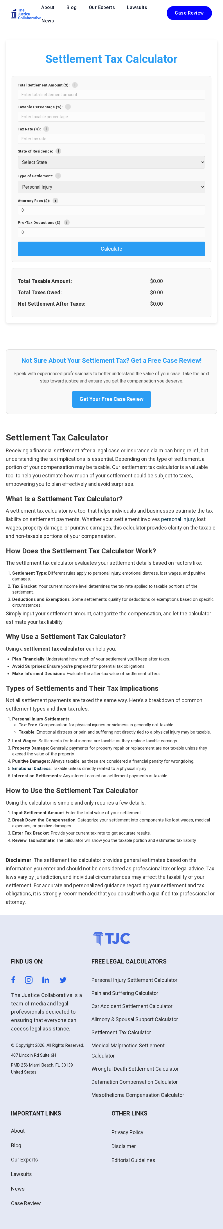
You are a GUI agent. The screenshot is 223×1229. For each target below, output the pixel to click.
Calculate (111, 249)
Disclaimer (124, 1146)
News (48, 21)
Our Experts (102, 7)
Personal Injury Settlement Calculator (134, 980)
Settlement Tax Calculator (121, 1032)
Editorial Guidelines (133, 1160)
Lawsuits (137, 7)
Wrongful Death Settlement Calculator (135, 1069)
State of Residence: (38, 151)
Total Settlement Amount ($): (46, 85)
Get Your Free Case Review (111, 399)
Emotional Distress (31, 768)
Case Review (26, 1203)
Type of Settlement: (38, 175)
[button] (189, 13)
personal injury (178, 519)
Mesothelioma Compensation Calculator (137, 1095)
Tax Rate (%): (32, 129)
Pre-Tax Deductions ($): (42, 222)
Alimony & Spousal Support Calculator (134, 1019)
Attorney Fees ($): (37, 200)
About (48, 7)
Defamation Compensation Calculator (134, 1082)
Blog (71, 7)
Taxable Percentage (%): (43, 107)
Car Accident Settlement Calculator (131, 1006)
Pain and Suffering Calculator (124, 993)
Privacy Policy (127, 1132)
